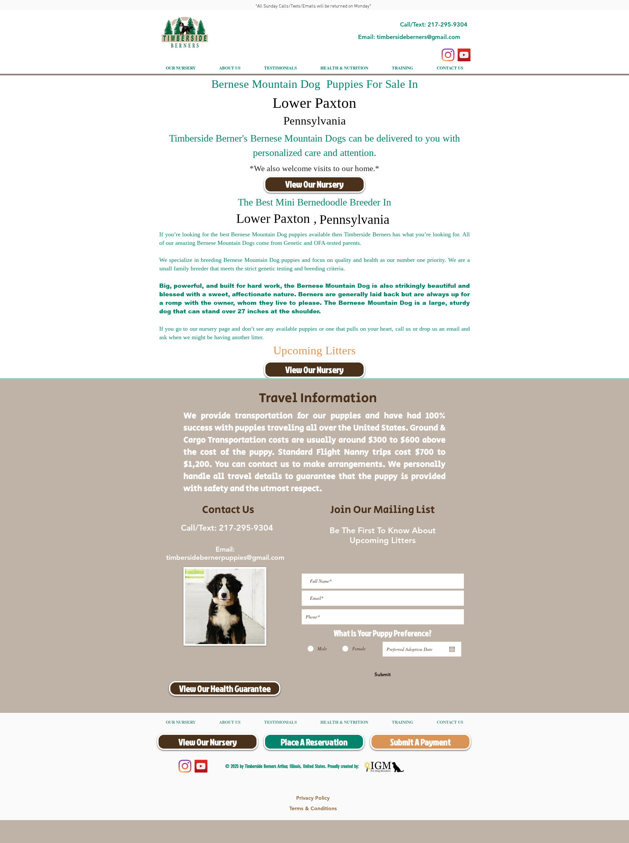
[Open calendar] (452, 649)
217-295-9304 (245, 528)
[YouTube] (464, 55)
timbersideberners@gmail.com (418, 37)
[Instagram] (448, 55)
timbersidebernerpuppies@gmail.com (225, 557)
